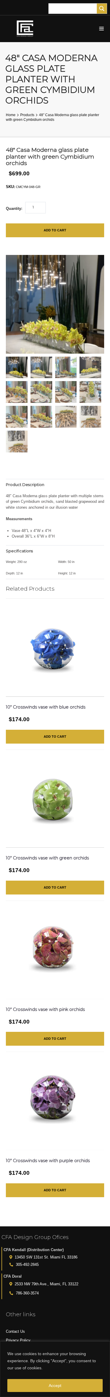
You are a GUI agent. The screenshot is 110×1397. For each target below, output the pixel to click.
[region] (55, 1369)
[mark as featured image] (17, 367)
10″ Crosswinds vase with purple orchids (48, 1160)
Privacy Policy (18, 1340)
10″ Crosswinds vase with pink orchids (45, 1009)
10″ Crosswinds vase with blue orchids (45, 707)
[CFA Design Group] (26, 28)
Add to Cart (55, 230)
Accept (55, 1385)
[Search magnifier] (102, 9)
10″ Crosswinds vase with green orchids (47, 858)
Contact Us (15, 1331)
